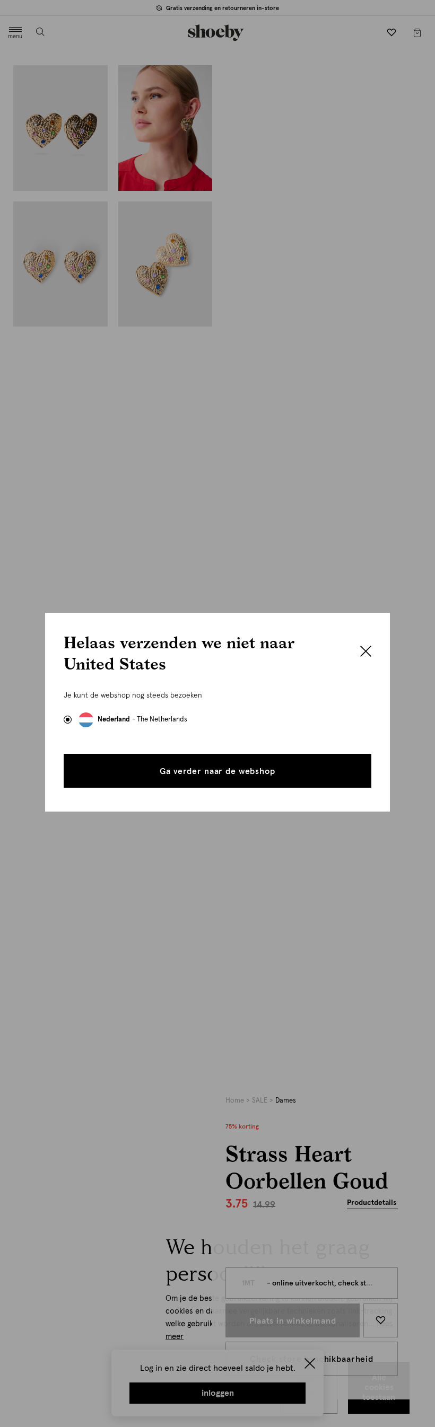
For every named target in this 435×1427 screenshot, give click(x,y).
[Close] (365, 652)
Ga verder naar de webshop (217, 771)
